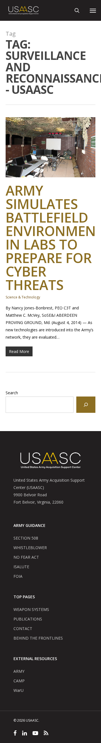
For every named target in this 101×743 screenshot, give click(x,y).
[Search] (85, 405)
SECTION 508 (25, 538)
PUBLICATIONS (27, 619)
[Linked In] (24, 734)
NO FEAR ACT (26, 557)
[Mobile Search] (77, 10)
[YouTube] (35, 734)
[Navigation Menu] (93, 10)
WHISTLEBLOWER (30, 547)
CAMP (19, 680)
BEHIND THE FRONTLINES (38, 638)
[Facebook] (15, 734)
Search (12, 392)
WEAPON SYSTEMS (31, 609)
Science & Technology (23, 297)
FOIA (17, 576)
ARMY (18, 671)
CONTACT (22, 628)
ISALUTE (21, 566)
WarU (18, 690)
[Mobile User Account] (85, 10)
